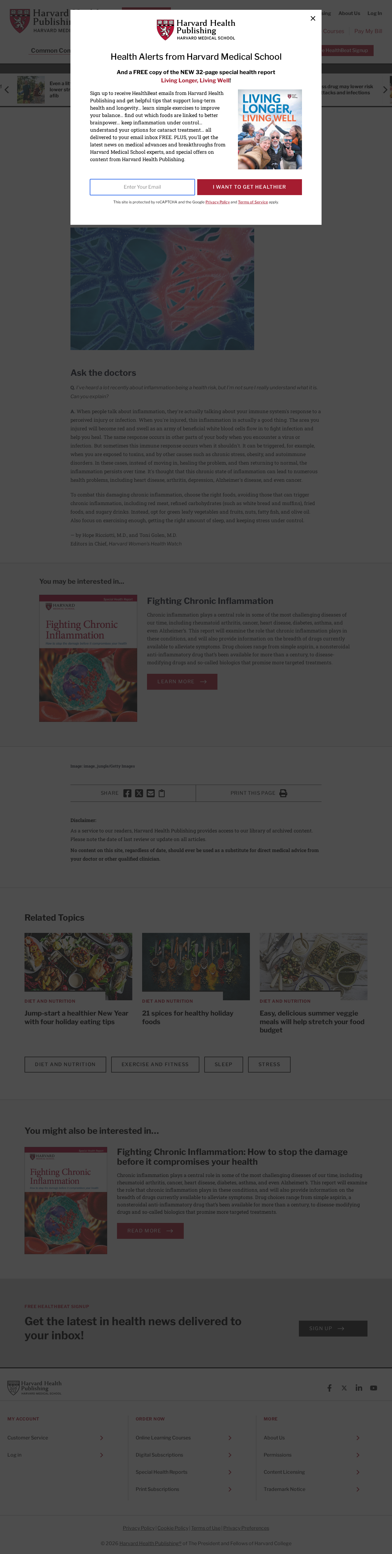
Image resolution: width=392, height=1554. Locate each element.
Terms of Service (253, 202)
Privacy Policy (217, 202)
